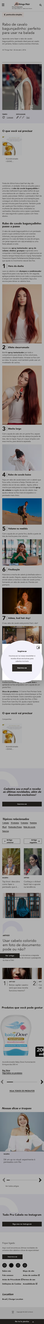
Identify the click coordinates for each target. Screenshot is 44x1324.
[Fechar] (38, 647)
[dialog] (22, 662)
